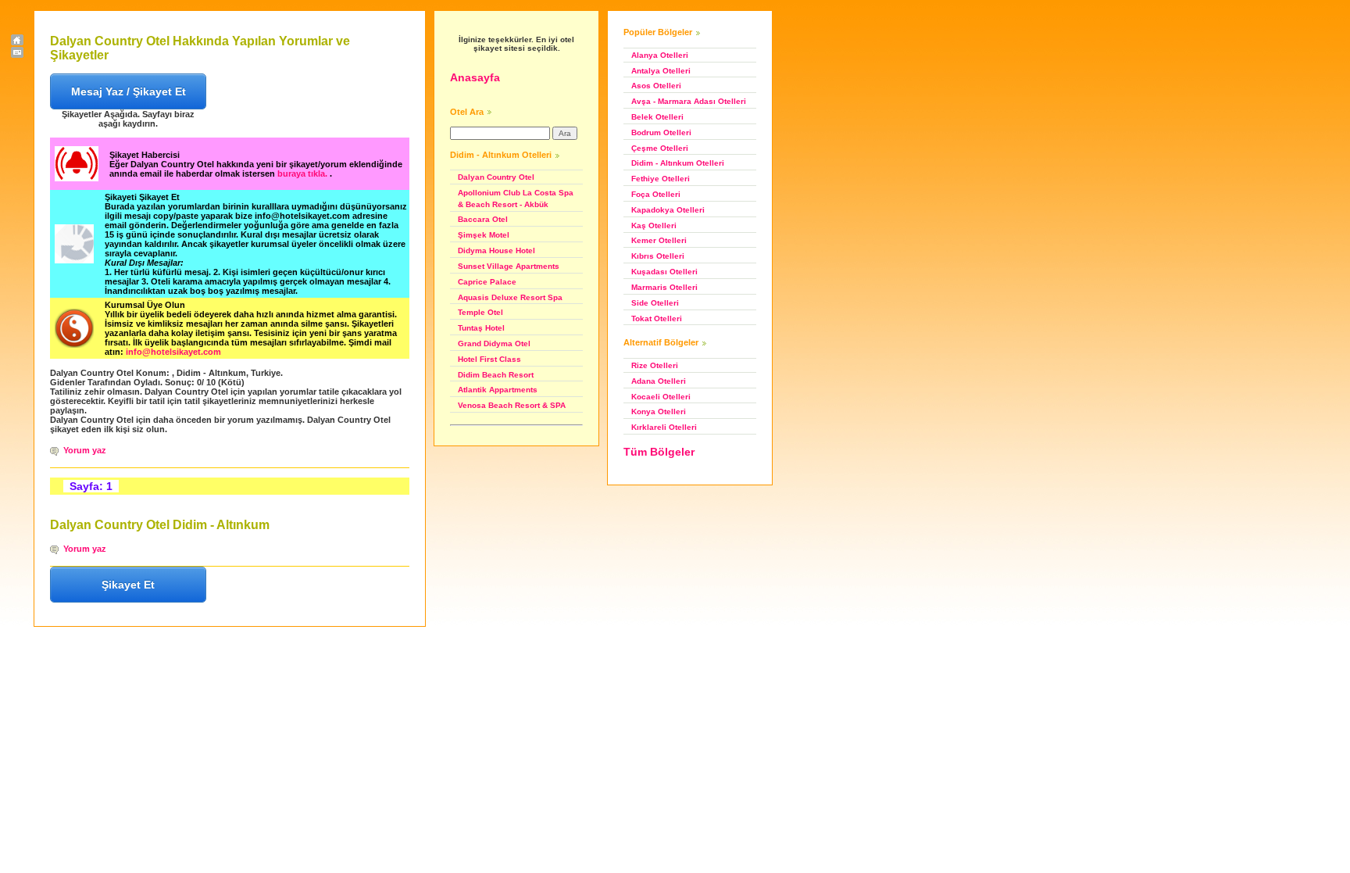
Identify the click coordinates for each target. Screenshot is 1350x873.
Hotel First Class (489, 359)
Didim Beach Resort (496, 374)
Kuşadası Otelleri (664, 271)
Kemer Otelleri (659, 240)
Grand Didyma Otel (494, 343)
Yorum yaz (84, 450)
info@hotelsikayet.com (173, 351)
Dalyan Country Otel (496, 177)
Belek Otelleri (657, 117)
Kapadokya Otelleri (668, 210)
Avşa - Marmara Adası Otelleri (688, 101)
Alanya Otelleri (659, 55)
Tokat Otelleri (656, 318)
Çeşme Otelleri (659, 148)
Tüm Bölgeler (659, 451)
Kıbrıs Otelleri (657, 256)
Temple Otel (480, 312)
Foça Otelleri (655, 194)
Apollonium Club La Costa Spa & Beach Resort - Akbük (515, 198)
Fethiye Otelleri (660, 178)
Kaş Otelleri (654, 225)
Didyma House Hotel (496, 250)
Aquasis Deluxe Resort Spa (510, 297)
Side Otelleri (655, 303)
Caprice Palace (487, 281)
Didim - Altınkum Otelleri (677, 163)
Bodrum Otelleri (661, 132)
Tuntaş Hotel (481, 328)
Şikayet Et (128, 584)
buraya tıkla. (303, 173)
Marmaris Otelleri (664, 287)
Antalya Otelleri (661, 70)
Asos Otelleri (656, 85)
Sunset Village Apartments (508, 266)
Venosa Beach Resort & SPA (512, 405)
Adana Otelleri (658, 381)
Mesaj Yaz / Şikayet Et (128, 91)
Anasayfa (475, 77)
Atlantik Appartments (498, 389)
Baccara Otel (483, 219)
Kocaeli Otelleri (661, 396)
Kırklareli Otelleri (664, 427)
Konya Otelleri (658, 411)
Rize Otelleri (654, 365)
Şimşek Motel (483, 235)
